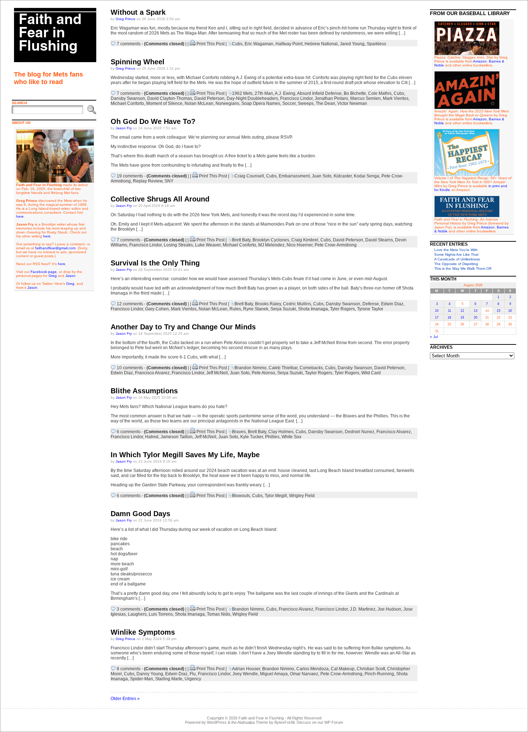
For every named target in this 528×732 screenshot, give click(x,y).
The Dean (325, 103)
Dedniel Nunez (359, 431)
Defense (370, 303)
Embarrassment (294, 176)
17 (437, 317)
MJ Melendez (271, 244)
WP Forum (333, 722)
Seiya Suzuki (283, 308)
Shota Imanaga (313, 308)
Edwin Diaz (392, 303)
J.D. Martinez (362, 609)
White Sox (291, 436)
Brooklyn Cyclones (271, 239)
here (20, 216)
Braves (239, 431)
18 (449, 317)
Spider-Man (141, 678)
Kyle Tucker (251, 436)
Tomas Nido (218, 614)
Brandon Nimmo (251, 367)
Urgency (193, 678)
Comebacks (311, 367)
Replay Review (147, 181)
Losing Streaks (178, 244)
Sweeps (306, 103)
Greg (52, 276)
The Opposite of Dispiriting (456, 264)
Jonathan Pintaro (331, 98)
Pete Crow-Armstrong (336, 244)
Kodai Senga (366, 176)
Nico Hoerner (299, 244)
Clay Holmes (280, 431)
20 (475, 317)
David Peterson (209, 98)
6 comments (128, 431)
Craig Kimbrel (304, 239)
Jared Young (352, 43)
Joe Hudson (389, 609)
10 (437, 310)
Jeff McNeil (217, 372)
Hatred (151, 436)
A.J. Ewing (285, 93)
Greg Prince (125, 19)
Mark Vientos (395, 98)
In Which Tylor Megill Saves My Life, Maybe (185, 455)
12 (462, 310)
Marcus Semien (365, 98)
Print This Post (210, 43)
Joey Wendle (245, 673)
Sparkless (376, 43)
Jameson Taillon (177, 436)
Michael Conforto (127, 103)
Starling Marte (168, 678)
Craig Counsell (249, 176)
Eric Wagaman (259, 43)
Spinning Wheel (138, 62)
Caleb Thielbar (283, 367)
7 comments (128, 43)
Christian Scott (371, 668)
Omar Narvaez (304, 673)
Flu (193, 673)
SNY (169, 181)
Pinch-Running (379, 673)
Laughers (137, 614)
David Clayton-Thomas (169, 98)
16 (510, 310)
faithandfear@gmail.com (55, 248)
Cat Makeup (343, 668)
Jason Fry (124, 128)
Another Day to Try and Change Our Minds (183, 327)
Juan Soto (322, 176)
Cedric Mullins (297, 303)
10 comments (130, 367)
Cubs (237, 43)
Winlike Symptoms (143, 632)
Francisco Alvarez (152, 372)
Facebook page (44, 272)
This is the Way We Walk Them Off (462, 268)
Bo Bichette (355, 93)
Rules (235, 308)
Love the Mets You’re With (456, 250)
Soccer (289, 103)
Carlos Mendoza (312, 668)
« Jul (434, 337)
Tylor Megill (276, 495)
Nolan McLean (199, 103)
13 (475, 310)
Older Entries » (125, 698)
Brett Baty (241, 239)
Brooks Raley (268, 303)
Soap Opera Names (260, 103)
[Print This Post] (192, 43)
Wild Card (371, 372)
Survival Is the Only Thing (155, 263)
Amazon (480, 61)
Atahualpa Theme (252, 722)
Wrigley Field (302, 495)
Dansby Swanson (128, 98)
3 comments (128, 609)
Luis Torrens (161, 614)
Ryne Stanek (255, 308)
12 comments (130, 303)
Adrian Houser (246, 668)
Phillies (272, 436)
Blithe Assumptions (144, 391)
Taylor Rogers (318, 372)
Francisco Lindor (296, 98)
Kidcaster (343, 176)
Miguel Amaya (274, 673)
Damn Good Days (140, 514)
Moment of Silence (164, 103)
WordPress (217, 722)
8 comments (128, 668)
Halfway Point (288, 43)
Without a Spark (138, 12)
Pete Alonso (263, 372)
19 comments (130, 176)
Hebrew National (321, 43)
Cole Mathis (380, 93)
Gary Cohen (157, 308)
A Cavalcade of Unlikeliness (457, 259)
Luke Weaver (208, 244)
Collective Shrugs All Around (160, 199)
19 (462, 317)
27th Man (264, 93)
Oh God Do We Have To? (153, 121)
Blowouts (241, 495)
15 (498, 310)
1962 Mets (242, 93)
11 (449, 310)
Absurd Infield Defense (319, 93)
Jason (70, 276)
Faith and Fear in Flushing (261, 718)
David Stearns (379, 239)
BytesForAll (284, 722)
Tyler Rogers (342, 308)
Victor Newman (352, 103)
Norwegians (227, 103)
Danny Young (149, 673)
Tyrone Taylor (370, 308)
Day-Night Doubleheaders (252, 98)
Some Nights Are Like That (456, 254)
